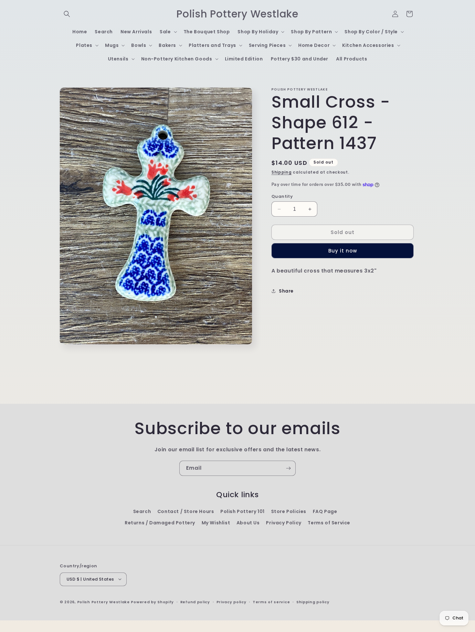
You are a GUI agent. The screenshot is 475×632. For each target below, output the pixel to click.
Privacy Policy (283, 523)
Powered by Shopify (152, 601)
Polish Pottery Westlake (103, 601)
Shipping (281, 172)
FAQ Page (325, 511)
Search (142, 511)
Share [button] (286, 291)
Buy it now (342, 250)
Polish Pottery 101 (242, 511)
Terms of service (271, 601)
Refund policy (195, 601)
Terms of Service (329, 523)
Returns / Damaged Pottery (160, 523)
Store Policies (288, 511)
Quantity (282, 196)
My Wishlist (216, 523)
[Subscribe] (288, 468)
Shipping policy (313, 601)
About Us (248, 523)
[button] (67, 14)
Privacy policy (231, 601)
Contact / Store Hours (185, 511)
